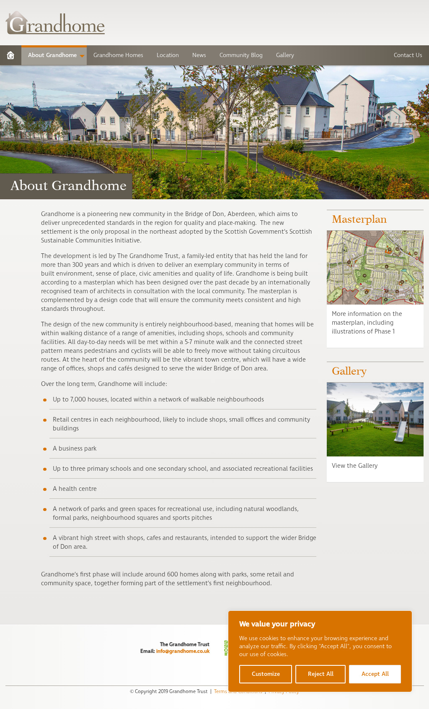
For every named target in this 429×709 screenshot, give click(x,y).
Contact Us (408, 55)
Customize (266, 674)
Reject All (320, 674)
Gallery (285, 55)
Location (168, 55)
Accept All (375, 674)
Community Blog (241, 55)
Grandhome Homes (118, 55)
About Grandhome (52, 55)
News (199, 55)
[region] (320, 651)
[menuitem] (10, 55)
